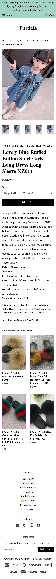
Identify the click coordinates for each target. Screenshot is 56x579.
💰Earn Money (28, 500)
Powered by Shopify (42, 559)
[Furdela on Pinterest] (24, 525)
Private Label (28, 492)
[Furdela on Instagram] (31, 525)
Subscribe (45, 549)
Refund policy (28, 509)
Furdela (28, 28)
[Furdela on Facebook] (17, 525)
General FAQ (28, 483)
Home (5, 41)
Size (4, 187)
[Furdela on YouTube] (38, 525)
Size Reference (28, 496)
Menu (9, 15)
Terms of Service (28, 505)
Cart (51, 15)
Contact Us (28, 478)
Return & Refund (28, 487)
